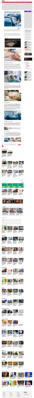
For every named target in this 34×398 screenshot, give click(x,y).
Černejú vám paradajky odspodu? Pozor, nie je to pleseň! (15, 366)
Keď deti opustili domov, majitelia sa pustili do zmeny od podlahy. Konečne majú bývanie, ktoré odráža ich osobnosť (21, 356)
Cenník (10, 395)
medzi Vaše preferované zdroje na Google (11, 144)
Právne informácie (4, 393)
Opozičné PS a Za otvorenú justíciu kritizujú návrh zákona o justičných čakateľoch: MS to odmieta (15, 231)
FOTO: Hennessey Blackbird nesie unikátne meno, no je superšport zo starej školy (21, 304)
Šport (11, 2)
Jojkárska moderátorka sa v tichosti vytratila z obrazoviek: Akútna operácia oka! (21, 252)
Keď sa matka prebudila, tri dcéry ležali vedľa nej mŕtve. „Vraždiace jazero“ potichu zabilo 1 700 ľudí (15, 346)
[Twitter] (26, 392)
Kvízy (20, 2)
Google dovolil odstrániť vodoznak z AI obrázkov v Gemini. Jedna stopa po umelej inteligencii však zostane (21, 335)
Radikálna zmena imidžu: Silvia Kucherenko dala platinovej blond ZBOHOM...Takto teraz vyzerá (9, 252)
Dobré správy (4, 267)
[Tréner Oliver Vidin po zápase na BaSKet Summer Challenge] (19, 210)
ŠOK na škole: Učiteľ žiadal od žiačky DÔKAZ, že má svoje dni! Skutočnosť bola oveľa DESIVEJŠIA (15, 263)
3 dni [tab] (29, 29)
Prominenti (9, 2)
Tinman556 (9, 103)
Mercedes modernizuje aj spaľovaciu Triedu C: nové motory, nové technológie (4, 304)
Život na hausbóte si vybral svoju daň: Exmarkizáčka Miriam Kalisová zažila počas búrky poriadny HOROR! (12, 219)
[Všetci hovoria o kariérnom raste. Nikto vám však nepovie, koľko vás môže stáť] (15, 311)
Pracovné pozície (4, 182)
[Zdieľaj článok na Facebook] (2, 142)
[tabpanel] (28, 35)
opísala (7, 122)
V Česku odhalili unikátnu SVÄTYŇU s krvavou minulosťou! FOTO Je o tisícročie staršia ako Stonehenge (4, 263)
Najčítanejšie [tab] (26, 29)
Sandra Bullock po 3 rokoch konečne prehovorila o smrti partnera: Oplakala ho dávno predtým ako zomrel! (15, 252)
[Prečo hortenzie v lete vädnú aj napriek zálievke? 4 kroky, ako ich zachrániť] (21, 363)
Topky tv (22, 2)
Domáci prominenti (8, 254)
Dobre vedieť (28, 41)
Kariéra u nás (4, 395)
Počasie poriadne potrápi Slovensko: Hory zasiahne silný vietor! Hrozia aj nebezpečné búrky (9, 231)
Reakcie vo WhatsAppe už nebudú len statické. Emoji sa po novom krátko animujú (9, 335)
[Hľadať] (31, 2)
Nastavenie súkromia (4, 394)
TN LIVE (3, 339)
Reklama (11, 392)
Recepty (7, 368)
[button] (18, 28)
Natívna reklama (11, 396)
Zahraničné (6, 2)
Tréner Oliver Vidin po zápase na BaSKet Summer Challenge (19, 214)
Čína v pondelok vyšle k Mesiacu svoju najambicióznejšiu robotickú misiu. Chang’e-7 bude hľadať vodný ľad (15, 335)
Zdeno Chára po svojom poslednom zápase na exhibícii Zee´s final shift (5, 214)
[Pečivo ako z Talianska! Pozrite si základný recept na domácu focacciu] (21, 322)
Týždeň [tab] (31, 29)
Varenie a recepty (5, 319)
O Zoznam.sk (4, 392)
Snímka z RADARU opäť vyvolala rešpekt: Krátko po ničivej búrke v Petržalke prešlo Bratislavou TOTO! (4, 231)
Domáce (3, 2)
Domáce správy (4, 225)
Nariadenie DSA (4, 396)
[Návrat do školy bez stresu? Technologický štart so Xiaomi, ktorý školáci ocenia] (9, 270)
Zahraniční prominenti (14, 254)
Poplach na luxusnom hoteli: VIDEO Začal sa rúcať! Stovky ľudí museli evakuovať (29, 80)
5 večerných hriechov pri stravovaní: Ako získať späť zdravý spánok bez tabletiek (15, 325)
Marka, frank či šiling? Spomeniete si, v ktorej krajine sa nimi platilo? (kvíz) (4, 284)
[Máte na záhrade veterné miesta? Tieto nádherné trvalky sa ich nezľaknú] (4, 363)
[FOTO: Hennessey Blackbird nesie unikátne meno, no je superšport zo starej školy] (21, 301)
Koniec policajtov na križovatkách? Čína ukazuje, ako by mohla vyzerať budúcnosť (21, 263)
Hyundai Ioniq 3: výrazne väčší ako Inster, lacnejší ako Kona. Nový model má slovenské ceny (9, 304)
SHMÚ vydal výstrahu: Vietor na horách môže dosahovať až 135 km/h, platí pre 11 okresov (21, 231)
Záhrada (13, 367)
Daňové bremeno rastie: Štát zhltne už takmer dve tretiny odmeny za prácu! (21, 283)
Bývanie (3, 350)
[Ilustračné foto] (7, 140)
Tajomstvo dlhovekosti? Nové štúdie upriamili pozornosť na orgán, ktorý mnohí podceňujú (9, 263)
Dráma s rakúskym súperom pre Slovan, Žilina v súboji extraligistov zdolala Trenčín (20, 294)
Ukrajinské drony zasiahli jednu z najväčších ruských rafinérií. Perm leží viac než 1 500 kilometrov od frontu (4, 335)
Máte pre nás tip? (18, 396)
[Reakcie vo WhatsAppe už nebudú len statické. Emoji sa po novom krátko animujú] (9, 332)
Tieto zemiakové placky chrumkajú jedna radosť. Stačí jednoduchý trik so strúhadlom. (4, 325)
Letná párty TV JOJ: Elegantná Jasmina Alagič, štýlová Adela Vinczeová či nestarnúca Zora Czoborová (29, 59)
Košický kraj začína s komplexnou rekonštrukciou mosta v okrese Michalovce (15, 304)
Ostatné (13, 295)
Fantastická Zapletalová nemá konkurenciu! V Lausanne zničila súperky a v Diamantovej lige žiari (4, 294)
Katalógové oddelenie (18, 395)
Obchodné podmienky (11, 394)
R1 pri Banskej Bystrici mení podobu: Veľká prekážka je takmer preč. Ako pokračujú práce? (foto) (9, 284)
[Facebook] (24, 392)
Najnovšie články (4, 217)
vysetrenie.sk (8, 264)
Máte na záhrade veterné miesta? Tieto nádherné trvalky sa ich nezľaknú (4, 366)
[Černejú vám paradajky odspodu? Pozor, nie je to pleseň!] (15, 363)
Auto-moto (4, 298)
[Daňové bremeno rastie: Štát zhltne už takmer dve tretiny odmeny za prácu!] (21, 280)
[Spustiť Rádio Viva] (31, 11)
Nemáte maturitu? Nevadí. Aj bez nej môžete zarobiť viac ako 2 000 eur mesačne (9, 314)
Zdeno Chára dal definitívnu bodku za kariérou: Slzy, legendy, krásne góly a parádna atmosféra (9, 294)
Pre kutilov (4, 360)
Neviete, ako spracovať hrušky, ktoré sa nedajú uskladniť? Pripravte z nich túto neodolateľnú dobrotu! (9, 366)
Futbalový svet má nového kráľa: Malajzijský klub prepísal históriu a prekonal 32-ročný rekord (15, 294)
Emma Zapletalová (3, 295)
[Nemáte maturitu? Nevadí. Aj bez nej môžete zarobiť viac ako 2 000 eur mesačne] (9, 311)
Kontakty (18, 392)
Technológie (4, 329)
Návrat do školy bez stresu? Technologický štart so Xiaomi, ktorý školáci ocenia (21, 194)
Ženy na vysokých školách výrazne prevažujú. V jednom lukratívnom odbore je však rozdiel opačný (4, 314)
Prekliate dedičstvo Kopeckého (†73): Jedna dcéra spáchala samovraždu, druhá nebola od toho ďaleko (11, 220)
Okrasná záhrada (3, 367)
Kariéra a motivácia (5, 308)
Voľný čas (28, 2)
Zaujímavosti (14, 2)
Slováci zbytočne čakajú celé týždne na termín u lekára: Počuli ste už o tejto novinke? (9, 194)
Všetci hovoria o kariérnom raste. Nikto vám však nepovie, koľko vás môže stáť (15, 314)
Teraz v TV (25, 61)
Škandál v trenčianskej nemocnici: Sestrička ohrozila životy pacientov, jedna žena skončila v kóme (4, 155)
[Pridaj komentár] (2, 140)
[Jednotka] (24, 65)
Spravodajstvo (18, 393)
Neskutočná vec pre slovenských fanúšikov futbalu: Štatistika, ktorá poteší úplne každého (15, 194)
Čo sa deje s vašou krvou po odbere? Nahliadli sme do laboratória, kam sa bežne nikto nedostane (4, 194)
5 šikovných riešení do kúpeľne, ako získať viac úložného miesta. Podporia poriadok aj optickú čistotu (4, 356)
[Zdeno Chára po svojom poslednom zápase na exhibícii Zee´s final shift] (5, 210)
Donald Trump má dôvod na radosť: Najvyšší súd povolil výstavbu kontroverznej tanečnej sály (21, 242)
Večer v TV (28, 61)
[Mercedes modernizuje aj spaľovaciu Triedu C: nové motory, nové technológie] (4, 301)
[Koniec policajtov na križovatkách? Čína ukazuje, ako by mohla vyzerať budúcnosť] (21, 260)
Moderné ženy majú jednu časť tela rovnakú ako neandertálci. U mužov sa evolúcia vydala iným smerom (4, 346)
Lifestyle (25, 2)
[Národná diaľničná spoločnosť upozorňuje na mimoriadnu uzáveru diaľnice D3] (9, 152)
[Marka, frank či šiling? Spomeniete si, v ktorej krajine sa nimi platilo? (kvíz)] (4, 280)
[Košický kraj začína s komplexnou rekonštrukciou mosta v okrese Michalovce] (15, 301)
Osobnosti (2, 254)
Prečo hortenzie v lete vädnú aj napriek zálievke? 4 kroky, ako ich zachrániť (21, 366)
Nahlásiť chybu (5, 146)
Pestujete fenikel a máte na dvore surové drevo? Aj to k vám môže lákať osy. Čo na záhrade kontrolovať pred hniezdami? (15, 356)
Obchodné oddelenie (18, 394)
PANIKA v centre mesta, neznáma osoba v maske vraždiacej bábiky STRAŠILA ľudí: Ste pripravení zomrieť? (4, 242)
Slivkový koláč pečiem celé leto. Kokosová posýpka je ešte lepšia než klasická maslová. (9, 325)
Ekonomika (18, 2)
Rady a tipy (14, 326)
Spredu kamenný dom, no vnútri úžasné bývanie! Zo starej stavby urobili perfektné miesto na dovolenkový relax (9, 356)
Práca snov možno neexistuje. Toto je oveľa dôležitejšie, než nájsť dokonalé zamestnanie (21, 314)
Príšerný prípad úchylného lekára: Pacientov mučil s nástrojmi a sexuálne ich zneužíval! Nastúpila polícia (11, 223)
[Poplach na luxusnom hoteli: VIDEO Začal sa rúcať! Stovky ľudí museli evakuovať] (26, 80)
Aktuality (2, 316)
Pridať (19, 144)
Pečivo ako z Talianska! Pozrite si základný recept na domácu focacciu (21, 325)
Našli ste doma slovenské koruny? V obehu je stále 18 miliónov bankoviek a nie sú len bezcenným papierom (15, 284)
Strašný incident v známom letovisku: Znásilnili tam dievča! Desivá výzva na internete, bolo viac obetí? (15, 242)
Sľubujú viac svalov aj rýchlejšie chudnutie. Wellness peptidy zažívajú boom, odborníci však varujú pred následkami (21, 346)
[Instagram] (25, 392)
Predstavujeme (3, 305)
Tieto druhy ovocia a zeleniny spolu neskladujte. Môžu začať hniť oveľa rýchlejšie (9, 346)
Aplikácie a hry (8, 336)
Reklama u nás (11, 393)
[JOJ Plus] (24, 68)
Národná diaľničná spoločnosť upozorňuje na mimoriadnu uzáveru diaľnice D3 (9, 155)
